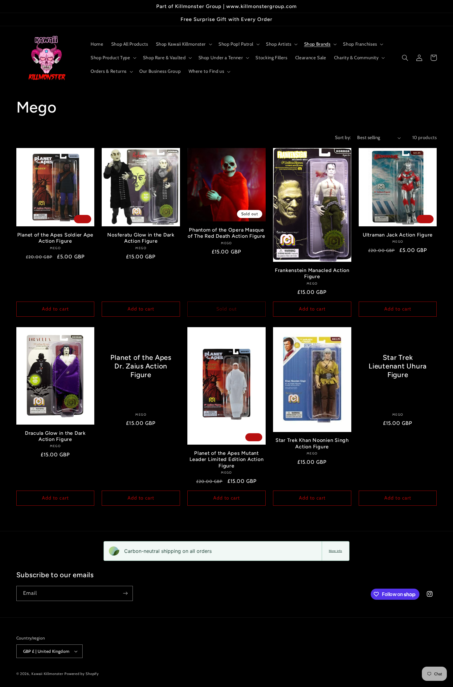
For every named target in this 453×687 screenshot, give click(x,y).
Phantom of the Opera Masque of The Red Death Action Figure (226, 233)
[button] (183, 44)
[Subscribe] (125, 593)
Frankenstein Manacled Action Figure (312, 273)
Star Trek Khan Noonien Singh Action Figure (312, 443)
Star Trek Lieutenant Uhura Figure (398, 366)
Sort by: (343, 137)
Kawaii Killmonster (47, 674)
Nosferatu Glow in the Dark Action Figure (140, 238)
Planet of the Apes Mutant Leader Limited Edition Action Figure (227, 459)
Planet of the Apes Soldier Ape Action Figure (55, 238)
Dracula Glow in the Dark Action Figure (55, 436)
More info (335, 551)
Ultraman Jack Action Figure (398, 235)
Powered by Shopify (81, 674)
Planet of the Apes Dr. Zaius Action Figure (140, 366)
